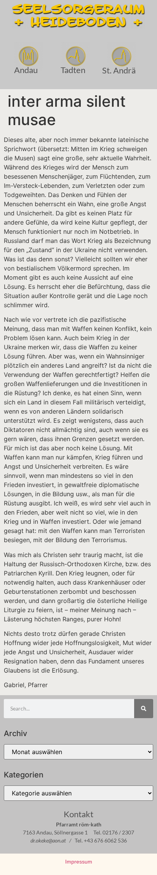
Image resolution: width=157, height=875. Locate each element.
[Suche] (143, 708)
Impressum (78, 862)
